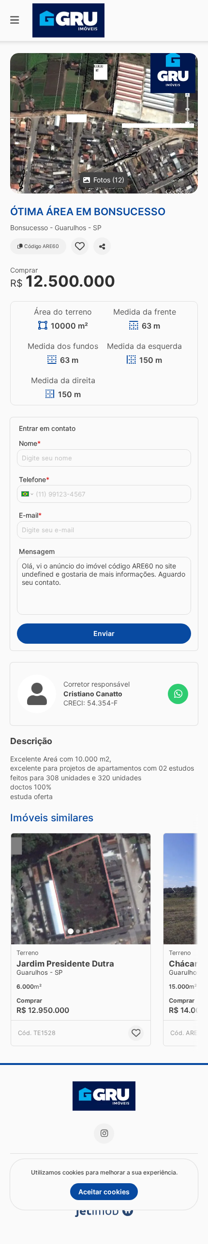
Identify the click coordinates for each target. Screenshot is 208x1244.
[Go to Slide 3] (85, 931)
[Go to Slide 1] (71, 931)
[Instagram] (104, 1133)
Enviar (104, 633)
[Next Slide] (190, 123)
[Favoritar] (80, 246)
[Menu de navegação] (14, 20)
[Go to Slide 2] (78, 931)
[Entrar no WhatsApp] (178, 694)
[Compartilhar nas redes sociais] (102, 246)
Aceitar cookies (104, 1192)
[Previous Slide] (18, 123)
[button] (104, 123)
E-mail (30, 515)
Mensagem (37, 551)
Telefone (34, 479)
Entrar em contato (47, 428)
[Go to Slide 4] (91, 931)
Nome (30, 443)
